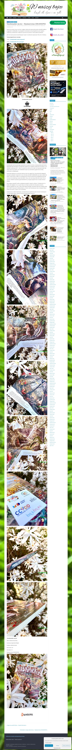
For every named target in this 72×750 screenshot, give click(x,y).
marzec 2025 (52, 276)
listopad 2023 (52, 302)
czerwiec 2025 (52, 271)
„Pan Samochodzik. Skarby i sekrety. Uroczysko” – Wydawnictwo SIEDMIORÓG (60, 229)
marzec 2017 (52, 434)
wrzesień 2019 (52, 384)
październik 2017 (53, 422)
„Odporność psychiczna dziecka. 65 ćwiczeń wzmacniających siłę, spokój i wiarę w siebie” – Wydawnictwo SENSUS (57, 220)
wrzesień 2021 (52, 345)
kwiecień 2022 (52, 333)
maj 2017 (51, 430)
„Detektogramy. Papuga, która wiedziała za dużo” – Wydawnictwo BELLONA (60, 179)
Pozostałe (51, 126)
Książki (10, 17)
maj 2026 (51, 253)
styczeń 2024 (52, 299)
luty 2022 (51, 337)
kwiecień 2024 (52, 294)
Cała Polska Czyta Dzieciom (54, 106)
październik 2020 (53, 363)
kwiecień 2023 (52, 314)
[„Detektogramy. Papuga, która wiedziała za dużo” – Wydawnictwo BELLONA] (53, 177)
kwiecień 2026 (52, 255)
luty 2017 (51, 435)
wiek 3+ (52, 137)
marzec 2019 (52, 394)
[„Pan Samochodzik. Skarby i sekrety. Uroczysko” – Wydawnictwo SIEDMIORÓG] (53, 227)
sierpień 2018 (52, 406)
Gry (50, 113)
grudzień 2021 (52, 340)
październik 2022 (53, 324)
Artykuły (19, 17)
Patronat (24, 17)
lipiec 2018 (51, 407)
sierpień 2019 (52, 386)
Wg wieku (51, 131)
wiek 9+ (52, 140)
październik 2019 (53, 383)
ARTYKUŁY (51, 103)
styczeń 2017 (52, 437)
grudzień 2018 (52, 399)
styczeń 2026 (52, 259)
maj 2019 (51, 391)
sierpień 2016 (52, 443)
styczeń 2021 (52, 358)
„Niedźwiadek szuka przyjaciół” (17, 39)
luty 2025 (51, 278)
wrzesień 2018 (52, 404)
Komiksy (51, 116)
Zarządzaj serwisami (48, 742)
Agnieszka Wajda (20, 25)
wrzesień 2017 (52, 424)
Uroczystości (52, 129)
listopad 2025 (52, 263)
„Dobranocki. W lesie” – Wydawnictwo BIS (61, 237)
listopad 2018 (52, 401)
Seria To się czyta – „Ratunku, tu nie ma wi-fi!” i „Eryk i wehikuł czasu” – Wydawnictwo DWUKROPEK (57, 163)
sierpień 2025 (52, 268)
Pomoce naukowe (53, 124)
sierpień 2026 (52, 248)
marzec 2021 (52, 355)
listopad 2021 (52, 342)
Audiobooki (52, 104)
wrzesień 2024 (52, 286)
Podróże (14, 17)
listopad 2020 (52, 361)
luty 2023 (51, 317)
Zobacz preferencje (66, 745)
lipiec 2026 (51, 250)
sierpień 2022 (52, 327)
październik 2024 (53, 284)
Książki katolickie (53, 119)
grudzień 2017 (52, 419)
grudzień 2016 (52, 439)
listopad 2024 (52, 282)
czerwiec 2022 (52, 330)
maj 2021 (51, 351)
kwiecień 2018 (52, 412)
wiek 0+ (52, 132)
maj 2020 (51, 371)
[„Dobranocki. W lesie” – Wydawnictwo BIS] (53, 236)
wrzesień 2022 (52, 325)
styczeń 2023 (52, 319)
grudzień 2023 (52, 301)
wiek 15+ (52, 135)
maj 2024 (51, 292)
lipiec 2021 (51, 348)
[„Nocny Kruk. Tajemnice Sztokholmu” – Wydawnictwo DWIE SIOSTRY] (53, 186)
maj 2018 (51, 411)
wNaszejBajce (14, 25)
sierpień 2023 (52, 307)
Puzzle (51, 127)
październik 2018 (53, 402)
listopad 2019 (52, 381)
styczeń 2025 (52, 279)
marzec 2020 (52, 374)
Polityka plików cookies (10, 739)
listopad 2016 (52, 440)
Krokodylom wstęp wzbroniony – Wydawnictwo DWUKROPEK (34, 730)
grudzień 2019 (52, 379)
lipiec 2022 (51, 328)
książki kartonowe (26, 25)
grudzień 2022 (52, 320)
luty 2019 (51, 396)
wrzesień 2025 (52, 266)
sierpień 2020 (52, 366)
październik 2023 (53, 304)
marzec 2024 (52, 296)
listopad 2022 (52, 322)
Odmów (57, 745)
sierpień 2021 (52, 347)
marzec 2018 (52, 414)
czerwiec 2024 (52, 291)
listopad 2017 (52, 420)
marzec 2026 (52, 256)
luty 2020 (51, 376)
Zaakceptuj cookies (48, 745)
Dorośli (51, 109)
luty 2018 (51, 416)
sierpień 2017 (52, 425)
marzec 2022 (52, 335)
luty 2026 (51, 258)
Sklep (33, 17)
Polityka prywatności (18, 739)
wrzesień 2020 (52, 365)
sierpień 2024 (52, 287)
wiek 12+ (52, 134)
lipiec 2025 (51, 269)
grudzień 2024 (52, 281)
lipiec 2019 (51, 388)
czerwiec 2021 (52, 350)
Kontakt (37, 17)
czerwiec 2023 (52, 310)
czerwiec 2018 (52, 409)
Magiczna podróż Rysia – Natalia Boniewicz (16, 725)
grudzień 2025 (52, 261)
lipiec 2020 (51, 368)
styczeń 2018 (52, 417)
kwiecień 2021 (52, 353)
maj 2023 (51, 312)
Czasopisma (52, 108)
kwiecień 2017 (52, 432)
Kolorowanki (52, 114)
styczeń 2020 (52, 378)
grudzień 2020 (52, 360)
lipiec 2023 (51, 309)
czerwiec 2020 (52, 370)
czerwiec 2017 (52, 429)
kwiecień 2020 (52, 373)
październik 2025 (53, 264)
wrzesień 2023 (52, 305)
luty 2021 (51, 356)
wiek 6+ (52, 139)
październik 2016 (53, 442)
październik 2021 (53, 343)
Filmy (51, 111)
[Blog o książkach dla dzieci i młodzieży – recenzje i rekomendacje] (7, 18)
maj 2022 (51, 332)
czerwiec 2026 (52, 251)
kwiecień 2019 (52, 393)
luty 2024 (51, 297)
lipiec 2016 (51, 445)
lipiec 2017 (51, 427)
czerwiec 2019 (52, 389)
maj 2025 (51, 273)
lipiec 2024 (51, 289)
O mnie (29, 17)
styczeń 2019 (52, 397)
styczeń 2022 (52, 338)
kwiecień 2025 (52, 274)
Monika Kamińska (31, 25)
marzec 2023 (52, 315)
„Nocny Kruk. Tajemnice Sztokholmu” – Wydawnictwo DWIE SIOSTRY (61, 188)
